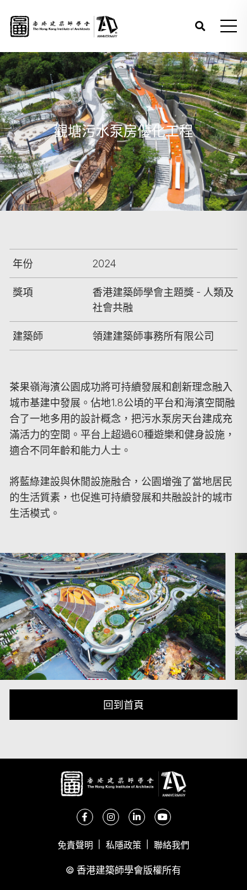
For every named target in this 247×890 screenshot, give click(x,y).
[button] (228, 26)
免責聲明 (75, 844)
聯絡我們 (171, 844)
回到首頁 (123, 704)
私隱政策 (123, 844)
